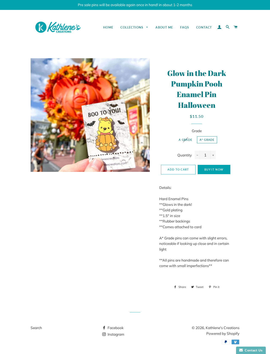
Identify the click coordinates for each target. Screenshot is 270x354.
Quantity (184, 155)
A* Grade (207, 139)
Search (36, 328)
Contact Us (253, 350)
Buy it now (213, 169)
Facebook (115, 328)
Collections (132, 27)
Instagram (115, 334)
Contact (204, 27)
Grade (197, 131)
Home (108, 27)
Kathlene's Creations (222, 328)
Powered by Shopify (222, 333)
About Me (164, 27)
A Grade (185, 139)
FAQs (184, 27)
